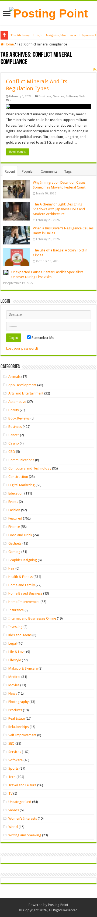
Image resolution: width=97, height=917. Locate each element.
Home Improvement (24, 602)
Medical (14, 677)
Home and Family (21, 585)
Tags (68, 171)
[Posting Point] (48, 12)
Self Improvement (22, 735)
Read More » (17, 152)
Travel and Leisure (22, 785)
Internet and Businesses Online (32, 618)
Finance (14, 527)
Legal (12, 643)
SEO (11, 743)
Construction (18, 477)
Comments (49, 171)
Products (15, 710)
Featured (15, 518)
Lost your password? (22, 348)
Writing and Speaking (24, 835)
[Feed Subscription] (94, 69)
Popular (28, 171)
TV (10, 793)
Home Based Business (25, 593)
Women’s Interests (22, 818)
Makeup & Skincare (23, 668)
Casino (13, 443)
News (12, 693)
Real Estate (16, 718)
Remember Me (42, 338)
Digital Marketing (21, 485)
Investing (15, 627)
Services (58, 96)
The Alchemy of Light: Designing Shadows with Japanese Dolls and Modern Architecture (59, 209)
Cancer (13, 435)
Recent (10, 171)
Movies (13, 685)
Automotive (17, 402)
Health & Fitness (20, 577)
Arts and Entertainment (25, 393)
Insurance (16, 610)
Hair (11, 568)
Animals (14, 377)
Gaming (14, 552)
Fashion (14, 510)
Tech (82, 96)
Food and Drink (20, 535)
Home (9, 44)
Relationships (18, 727)
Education (15, 493)
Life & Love (16, 652)
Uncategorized (19, 802)
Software (72, 96)
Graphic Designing (22, 560)
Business (45, 96)
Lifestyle (14, 660)
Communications (21, 460)
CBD (11, 452)
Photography (18, 702)
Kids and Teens (20, 635)
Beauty (13, 410)
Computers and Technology (29, 468)
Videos (13, 810)
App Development (22, 385)
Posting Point (58, 905)
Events (13, 502)
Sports (13, 768)
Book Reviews (19, 418)
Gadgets (15, 543)
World (13, 827)
